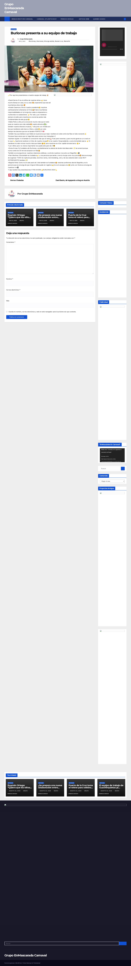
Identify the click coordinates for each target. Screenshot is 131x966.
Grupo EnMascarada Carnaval (14, 8)
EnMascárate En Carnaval (22, 19)
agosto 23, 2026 (15, 791)
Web (7, 301)
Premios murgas (67, 19)
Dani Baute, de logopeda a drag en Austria (73, 180)
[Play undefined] (104, 45)
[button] (121, 19)
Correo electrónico (13, 290)
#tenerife (67, 41)
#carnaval (40, 41)
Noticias (13, 29)
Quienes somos (99, 19)
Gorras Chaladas (17, 180)
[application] (112, 455)
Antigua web (84, 19)
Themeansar (36, 963)
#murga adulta (49, 41)
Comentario (10, 242)
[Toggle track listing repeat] (110, 52)
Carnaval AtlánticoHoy (47, 19)
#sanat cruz (59, 41)
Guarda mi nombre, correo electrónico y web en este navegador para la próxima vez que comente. (42, 312)
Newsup (29, 963)
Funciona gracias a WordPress (13, 963)
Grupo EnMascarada (26, 39)
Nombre (9, 279)
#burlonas (32, 41)
